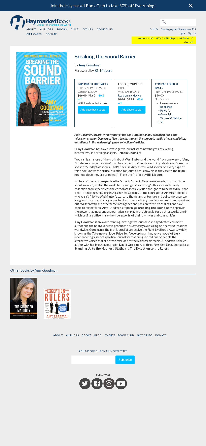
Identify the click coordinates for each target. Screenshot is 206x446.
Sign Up (192, 33)
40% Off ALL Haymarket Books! (173, 38)
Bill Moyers (103, 70)
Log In (182, 33)
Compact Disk (165, 84)
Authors (46, 29)
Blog (74, 29)
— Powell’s (164, 110)
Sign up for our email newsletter (103, 351)
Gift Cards (34, 34)
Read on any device (129, 95)
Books (62, 29)
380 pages (101, 84)
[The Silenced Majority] (23, 298)
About (31, 29)
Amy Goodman (90, 65)
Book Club (105, 29)
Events (87, 29)
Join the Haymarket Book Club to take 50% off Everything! (103, 5)
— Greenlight (165, 114)
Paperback (85, 84)
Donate (51, 34)
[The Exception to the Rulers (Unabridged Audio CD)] (57, 298)
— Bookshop (165, 106)
